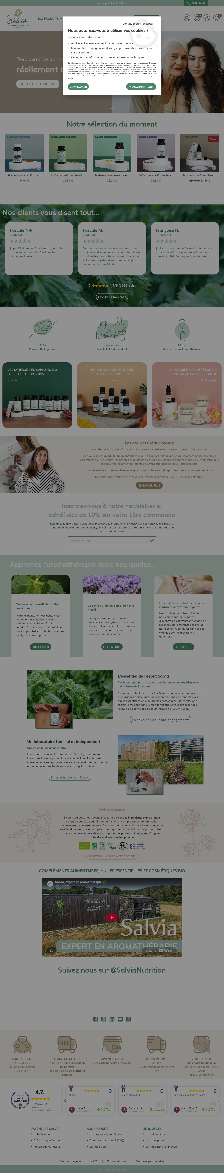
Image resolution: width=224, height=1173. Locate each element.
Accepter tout (142, 87)
